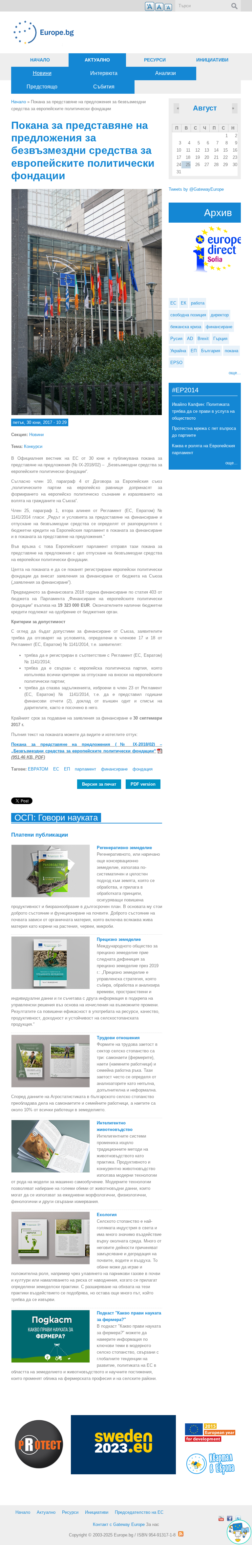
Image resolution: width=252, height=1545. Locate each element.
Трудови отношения (118, 1037)
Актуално (97, 59)
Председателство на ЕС (139, 1512)
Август (205, 108)
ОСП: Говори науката (56, 817)
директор (220, 314)
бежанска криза (185, 326)
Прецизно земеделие (119, 939)
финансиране (114, 769)
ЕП (67, 769)
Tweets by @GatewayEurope (196, 189)
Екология (107, 1214)
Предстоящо (42, 86)
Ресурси (155, 59)
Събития (104, 86)
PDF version (143, 784)
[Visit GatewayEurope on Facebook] (229, 1518)
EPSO (176, 362)
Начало (40, 59)
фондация (143, 769)
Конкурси (33, 446)
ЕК (183, 303)
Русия (176, 338)
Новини (42, 73)
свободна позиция (188, 314)
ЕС (56, 769)
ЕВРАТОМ (38, 769)
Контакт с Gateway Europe (119, 1524)
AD (190, 338)
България (210, 350)
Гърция (220, 338)
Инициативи (212, 59)
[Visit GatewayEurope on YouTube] (221, 1518)
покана (231, 350)
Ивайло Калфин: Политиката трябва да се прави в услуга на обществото (203, 411)
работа (197, 303)
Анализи (165, 73)
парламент (85, 769)
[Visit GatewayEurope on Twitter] (238, 1518)
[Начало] (86, 32)
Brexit (203, 338)
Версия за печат (99, 784)
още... (235, 372)
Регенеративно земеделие (124, 847)
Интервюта (103, 73)
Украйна (178, 350)
